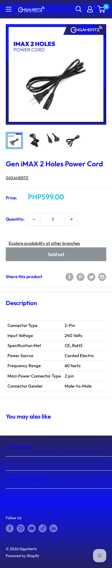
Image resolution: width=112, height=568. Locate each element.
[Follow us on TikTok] (42, 528)
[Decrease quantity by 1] (34, 219)
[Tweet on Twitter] (91, 277)
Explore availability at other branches (44, 243)
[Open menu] (8, 9)
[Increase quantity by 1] (71, 219)
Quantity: (15, 219)
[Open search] (79, 9)
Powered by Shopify (22, 555)
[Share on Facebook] (69, 277)
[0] (101, 9)
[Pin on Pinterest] (80, 277)
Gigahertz (17, 177)
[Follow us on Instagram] (21, 528)
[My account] (90, 9)
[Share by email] (102, 277)
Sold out (56, 254)
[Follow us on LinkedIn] (53, 528)
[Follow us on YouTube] (32, 528)
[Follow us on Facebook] (10, 528)
